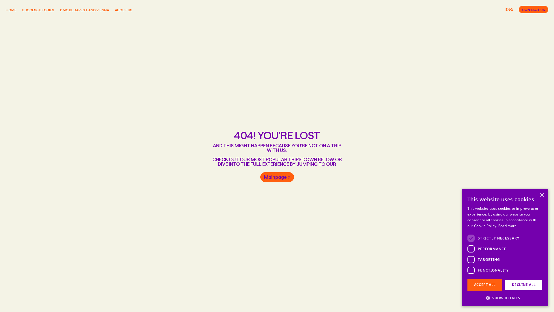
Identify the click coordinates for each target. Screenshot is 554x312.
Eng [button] (509, 9)
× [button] (542, 195)
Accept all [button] (485, 284)
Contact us (533, 10)
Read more (507, 225)
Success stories (38, 10)
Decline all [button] (524, 284)
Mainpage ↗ (277, 177)
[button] (504, 297)
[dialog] (505, 247)
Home (11, 10)
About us (123, 10)
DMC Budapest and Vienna (84, 10)
